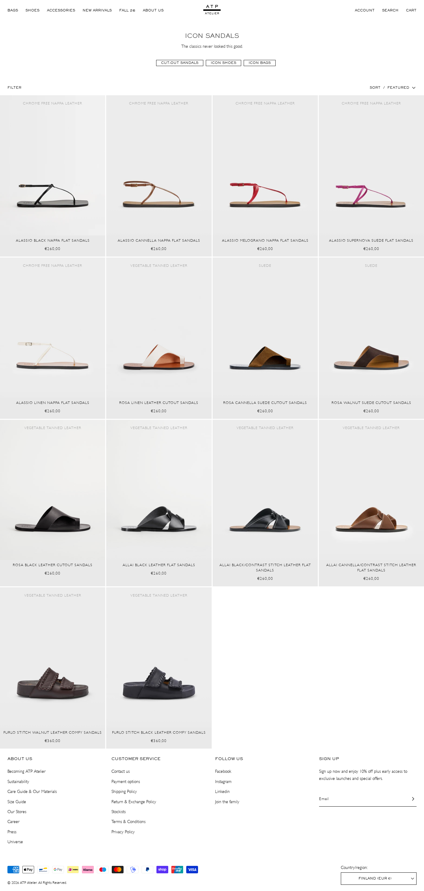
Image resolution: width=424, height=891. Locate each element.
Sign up (329, 759)
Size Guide (16, 801)
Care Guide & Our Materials (32, 791)
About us (153, 10)
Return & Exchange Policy (133, 801)
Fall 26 (127, 10)
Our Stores (16, 811)
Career (13, 821)
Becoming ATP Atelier (26, 771)
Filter (14, 87)
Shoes (32, 10)
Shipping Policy (124, 791)
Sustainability (18, 781)
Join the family (227, 801)
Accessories (61, 10)
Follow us (229, 759)
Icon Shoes (223, 63)
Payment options (125, 781)
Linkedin (222, 791)
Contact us (120, 771)
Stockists (118, 811)
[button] (390, 10)
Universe (15, 841)
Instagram (223, 781)
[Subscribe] (409, 798)
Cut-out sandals (179, 63)
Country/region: (354, 867)
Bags (12, 10)
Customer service (135, 759)
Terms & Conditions (128, 821)
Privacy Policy (123, 832)
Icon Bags (260, 63)
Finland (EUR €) (375, 878)
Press (11, 832)
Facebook (223, 771)
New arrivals (97, 10)
